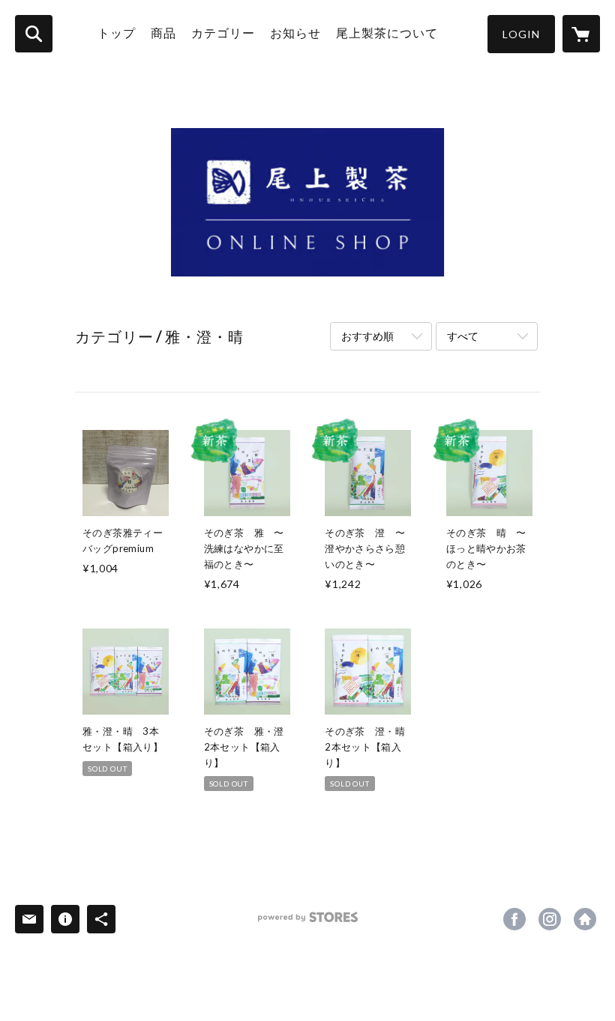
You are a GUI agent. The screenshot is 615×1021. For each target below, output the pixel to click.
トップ (117, 32)
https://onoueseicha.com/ (585, 919)
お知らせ (295, 32)
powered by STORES (307, 922)
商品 (163, 32)
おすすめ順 (367, 336)
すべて (462, 336)
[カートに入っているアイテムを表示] (581, 33)
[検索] (33, 33)
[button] (521, 34)
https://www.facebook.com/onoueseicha (514, 919)
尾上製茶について (387, 32)
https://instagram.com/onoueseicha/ (549, 919)
